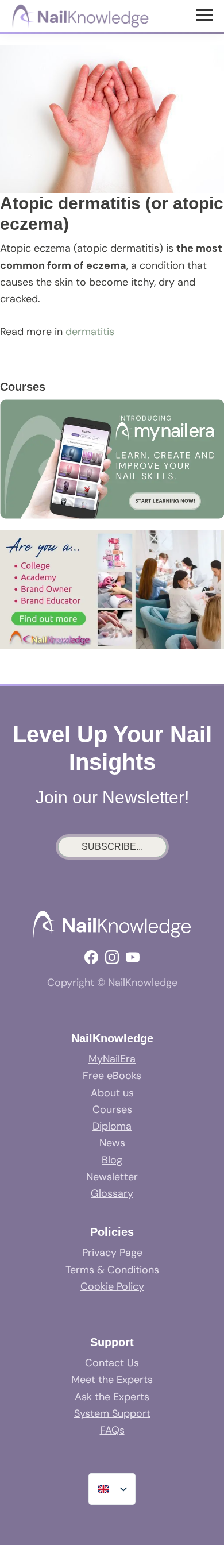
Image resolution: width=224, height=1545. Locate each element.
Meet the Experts (112, 1379)
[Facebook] (91, 957)
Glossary (112, 1193)
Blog (112, 1160)
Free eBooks (112, 1075)
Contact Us (112, 1363)
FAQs (112, 1430)
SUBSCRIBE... (112, 847)
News (112, 1143)
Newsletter (112, 1177)
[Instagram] (112, 957)
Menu (205, 14)
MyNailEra (112, 1059)
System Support (112, 1413)
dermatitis (89, 331)
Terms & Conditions (112, 1270)
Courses (112, 1109)
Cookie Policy (112, 1286)
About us (112, 1093)
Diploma (112, 1126)
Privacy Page (112, 1252)
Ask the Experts (112, 1397)
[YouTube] (133, 957)
